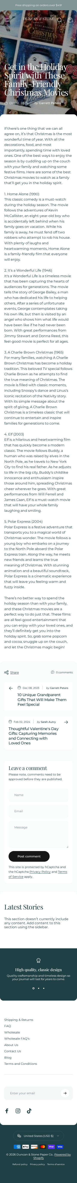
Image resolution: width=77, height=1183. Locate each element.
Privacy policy (37, 1164)
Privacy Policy (40, 872)
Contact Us (12, 1051)
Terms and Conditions (20, 1064)
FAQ (7, 1026)
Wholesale (12, 1032)
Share (14, 672)
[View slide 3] (43, 988)
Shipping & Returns (18, 1020)
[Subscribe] (65, 1093)
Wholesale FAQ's (17, 1038)
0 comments (64, 672)
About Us (11, 1045)
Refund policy (19, 1164)
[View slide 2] (38, 988)
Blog (8, 1057)
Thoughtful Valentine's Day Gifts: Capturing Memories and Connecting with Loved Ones (33, 736)
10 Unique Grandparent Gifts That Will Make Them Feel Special (42, 700)
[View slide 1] (33, 988)
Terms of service (56, 1164)
